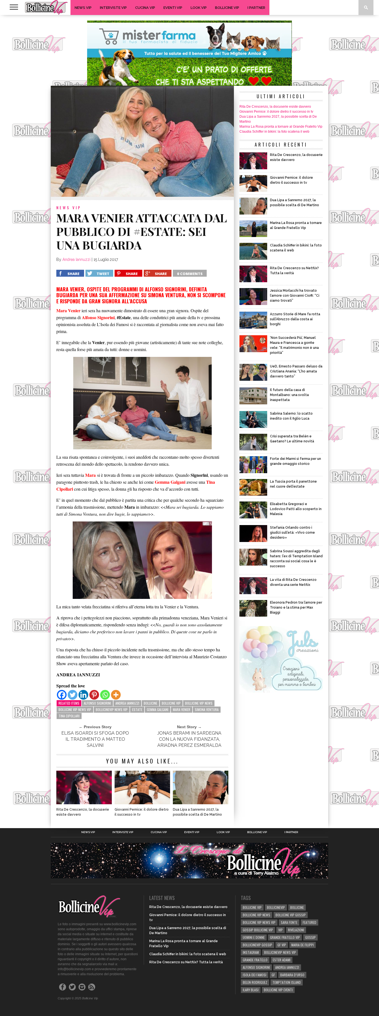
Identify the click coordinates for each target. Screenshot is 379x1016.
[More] (116, 695)
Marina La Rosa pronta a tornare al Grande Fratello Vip (280, 126)
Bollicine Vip (227, 8)
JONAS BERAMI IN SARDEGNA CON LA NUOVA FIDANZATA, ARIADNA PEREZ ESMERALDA (189, 739)
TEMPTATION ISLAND (286, 982)
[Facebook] (62, 695)
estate (137, 709)
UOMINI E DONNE (254, 937)
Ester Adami (281, 959)
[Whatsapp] (105, 695)
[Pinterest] (94, 695)
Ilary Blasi (251, 989)
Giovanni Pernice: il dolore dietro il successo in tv (142, 812)
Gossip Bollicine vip (258, 929)
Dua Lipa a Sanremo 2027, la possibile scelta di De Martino (197, 812)
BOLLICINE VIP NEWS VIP (75, 709)
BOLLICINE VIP (171, 703)
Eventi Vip (172, 8)
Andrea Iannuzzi (76, 259)
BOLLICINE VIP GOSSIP (291, 914)
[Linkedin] (83, 695)
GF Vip (281, 944)
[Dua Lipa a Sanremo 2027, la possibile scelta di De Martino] (200, 802)
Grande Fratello (255, 959)
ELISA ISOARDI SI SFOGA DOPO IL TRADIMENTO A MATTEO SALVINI (95, 739)
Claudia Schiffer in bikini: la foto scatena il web (274, 131)
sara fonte (289, 922)
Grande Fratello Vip (285, 937)
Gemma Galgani (157, 709)
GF (273, 974)
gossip (310, 937)
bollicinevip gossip (257, 944)
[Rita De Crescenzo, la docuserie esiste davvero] (84, 802)
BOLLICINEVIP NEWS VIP (112, 709)
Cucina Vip (145, 8)
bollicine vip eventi (278, 989)
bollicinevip (276, 907)
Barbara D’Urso (292, 974)
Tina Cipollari (69, 716)
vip (280, 929)
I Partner (256, 8)
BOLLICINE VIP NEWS (199, 703)
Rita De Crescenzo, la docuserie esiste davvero (82, 812)
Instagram (251, 952)
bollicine (150, 703)
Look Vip (199, 8)
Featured (309, 922)
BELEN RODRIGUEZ (255, 982)
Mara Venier (181, 709)
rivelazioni (296, 929)
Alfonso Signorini (97, 703)
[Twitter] (72, 695)
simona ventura (207, 709)
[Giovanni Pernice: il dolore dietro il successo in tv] (142, 802)
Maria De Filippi (302, 944)
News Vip (83, 8)
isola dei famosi (254, 974)
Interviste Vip (113, 8)
